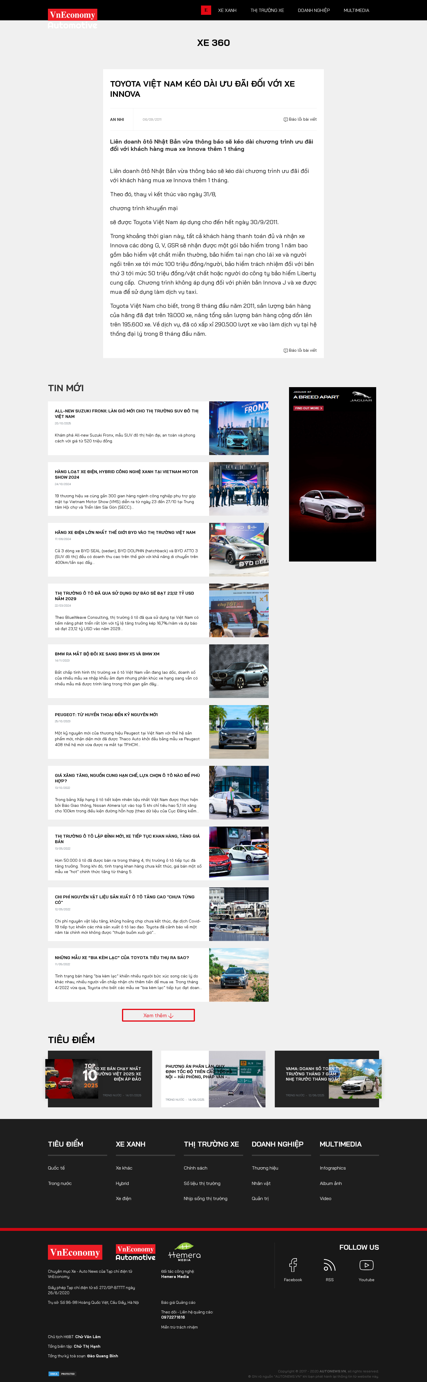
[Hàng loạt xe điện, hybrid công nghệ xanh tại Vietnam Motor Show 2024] (239, 489)
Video (325, 1198)
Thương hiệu (265, 1168)
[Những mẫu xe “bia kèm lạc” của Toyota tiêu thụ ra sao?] (239, 975)
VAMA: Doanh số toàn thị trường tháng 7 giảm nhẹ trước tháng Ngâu (314, 1074)
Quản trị (260, 1198)
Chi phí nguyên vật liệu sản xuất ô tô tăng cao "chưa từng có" (125, 899)
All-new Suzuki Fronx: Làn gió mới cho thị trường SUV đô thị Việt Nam (126, 413)
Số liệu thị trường (202, 1183)
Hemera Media (175, 1276)
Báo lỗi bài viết (302, 119)
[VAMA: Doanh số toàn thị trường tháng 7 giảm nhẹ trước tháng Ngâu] (355, 1079)
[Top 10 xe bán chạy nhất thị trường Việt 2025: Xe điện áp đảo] (71, 1079)
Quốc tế (56, 1168)
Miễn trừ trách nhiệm (179, 1327)
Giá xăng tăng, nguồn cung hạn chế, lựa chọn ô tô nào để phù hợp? (127, 778)
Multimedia (356, 10)
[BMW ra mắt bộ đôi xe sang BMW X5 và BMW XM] (239, 671)
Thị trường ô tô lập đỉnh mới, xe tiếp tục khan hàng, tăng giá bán (127, 839)
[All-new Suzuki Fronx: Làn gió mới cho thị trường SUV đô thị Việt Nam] (239, 428)
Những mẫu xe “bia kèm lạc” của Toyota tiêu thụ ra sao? (122, 957)
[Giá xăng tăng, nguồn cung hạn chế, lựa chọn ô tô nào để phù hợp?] (239, 793)
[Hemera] (184, 1251)
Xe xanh (227, 10)
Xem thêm (155, 1015)
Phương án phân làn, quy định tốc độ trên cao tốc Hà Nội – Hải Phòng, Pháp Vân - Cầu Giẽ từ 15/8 (199, 1071)
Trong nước (112, 1095)
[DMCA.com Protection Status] (62, 1373)
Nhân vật (261, 1183)
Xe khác (124, 1168)
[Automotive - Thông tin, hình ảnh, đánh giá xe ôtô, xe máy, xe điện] (82, 20)
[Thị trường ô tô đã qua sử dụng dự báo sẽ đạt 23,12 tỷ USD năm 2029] (239, 610)
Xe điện (123, 1198)
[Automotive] (137, 1252)
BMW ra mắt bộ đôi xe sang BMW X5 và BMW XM (107, 654)
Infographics (333, 1168)
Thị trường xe (267, 10)
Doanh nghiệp (314, 10)
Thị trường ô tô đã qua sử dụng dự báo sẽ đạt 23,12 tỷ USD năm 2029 (124, 596)
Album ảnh (331, 1183)
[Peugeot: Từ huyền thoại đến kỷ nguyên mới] (239, 732)
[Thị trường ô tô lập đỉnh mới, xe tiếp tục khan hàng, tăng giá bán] (239, 853)
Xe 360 (213, 42)
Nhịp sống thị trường (205, 1198)
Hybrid (122, 1183)
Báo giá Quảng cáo (178, 1302)
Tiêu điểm (71, 1039)
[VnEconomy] (75, 1252)
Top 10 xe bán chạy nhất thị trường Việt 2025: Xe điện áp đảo (113, 1074)
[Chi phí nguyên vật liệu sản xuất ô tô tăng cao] (239, 914)
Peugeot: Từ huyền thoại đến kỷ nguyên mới (106, 714)
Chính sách (195, 1168)
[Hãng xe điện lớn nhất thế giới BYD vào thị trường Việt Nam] (239, 550)
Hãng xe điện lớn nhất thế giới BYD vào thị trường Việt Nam (125, 532)
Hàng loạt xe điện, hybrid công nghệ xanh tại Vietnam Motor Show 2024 (126, 474)
